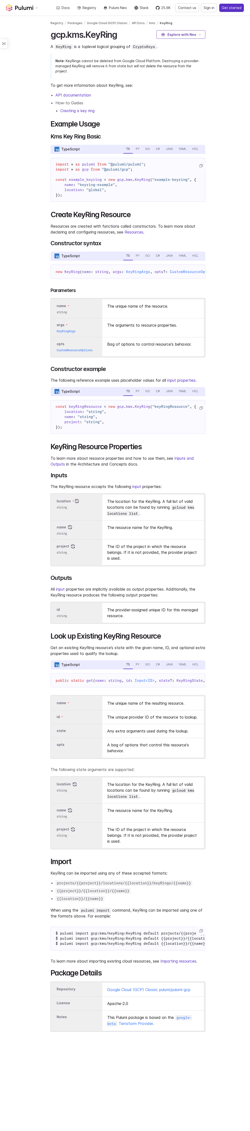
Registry (89, 8)
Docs (66, 8)
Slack (144, 8)
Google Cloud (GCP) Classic (107, 23)
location (64, 501)
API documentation (73, 95)
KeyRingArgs (138, 272)
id (58, 609)
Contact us (187, 8)
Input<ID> (145, 680)
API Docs (138, 23)
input (136, 486)
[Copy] (201, 166)
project (63, 546)
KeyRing (166, 23)
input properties (181, 380)
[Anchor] (121, 33)
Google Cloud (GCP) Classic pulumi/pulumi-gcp (148, 989)
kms (152, 23)
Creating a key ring (77, 110)
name (61, 527)
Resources (134, 232)
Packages (75, 23)
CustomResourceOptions (193, 272)
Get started (231, 8)
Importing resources (178, 961)
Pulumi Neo (118, 8)
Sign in (209, 8)
